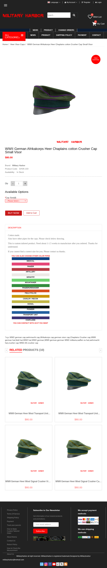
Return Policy (12, 544)
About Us (10, 554)
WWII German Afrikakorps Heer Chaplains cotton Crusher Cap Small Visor (60, 44)
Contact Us (11, 541)
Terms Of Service (13, 514)
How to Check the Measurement (13, 549)
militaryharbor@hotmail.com (13, 560)
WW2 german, (38, 340)
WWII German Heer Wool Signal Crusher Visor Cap (28, 482)
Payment (10, 521)
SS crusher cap (31, 343)
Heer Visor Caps (17, 44)
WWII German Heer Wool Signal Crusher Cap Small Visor (78, 482)
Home (5, 44)
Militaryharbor (85, 556)
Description (14, 228)
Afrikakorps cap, (47, 337)
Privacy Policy (12, 510)
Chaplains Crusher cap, (80, 337)
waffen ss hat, (83, 340)
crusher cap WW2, (16, 343)
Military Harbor (18, 165)
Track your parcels (14, 525)
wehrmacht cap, (33, 337)
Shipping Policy (13, 518)
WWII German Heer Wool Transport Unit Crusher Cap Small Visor (78, 414)
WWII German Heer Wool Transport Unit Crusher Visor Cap (28, 414)
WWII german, (51, 340)
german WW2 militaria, (67, 340)
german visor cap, (62, 337)
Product (48, 30)
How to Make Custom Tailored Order (13, 531)
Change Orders (66, 30)
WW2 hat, (27, 340)
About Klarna (12, 537)
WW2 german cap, (18, 337)
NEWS (35, 30)
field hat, (19, 340)
